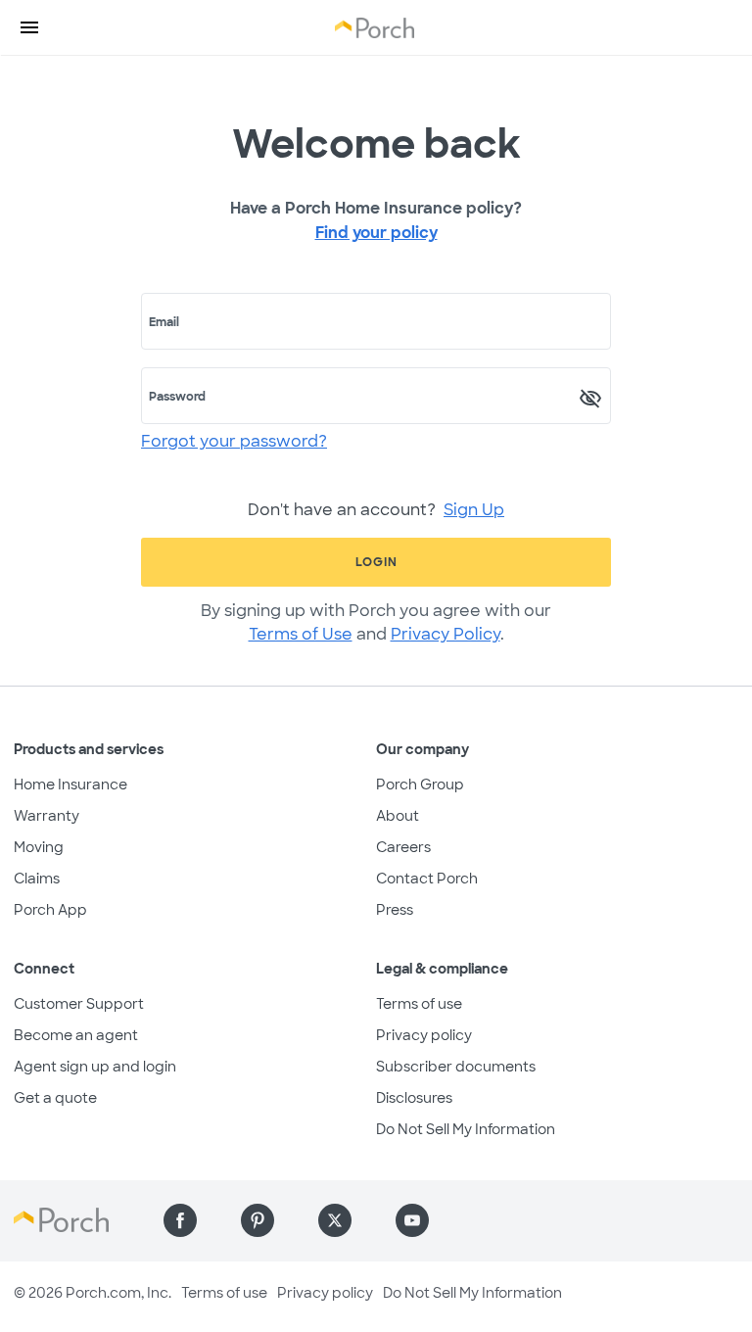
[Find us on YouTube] (412, 1220)
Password (177, 396)
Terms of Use (300, 634)
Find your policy (376, 232)
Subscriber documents (456, 1066)
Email (164, 322)
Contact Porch (427, 878)
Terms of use (419, 1004)
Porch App (50, 910)
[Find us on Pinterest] (257, 1220)
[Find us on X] (335, 1220)
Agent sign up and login (95, 1066)
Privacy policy (424, 1035)
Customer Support (79, 1004)
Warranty (46, 816)
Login (376, 562)
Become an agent (76, 1035)
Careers (403, 847)
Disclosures (414, 1098)
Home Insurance (70, 784)
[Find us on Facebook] (180, 1220)
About (397, 816)
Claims (37, 878)
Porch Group (420, 784)
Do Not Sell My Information (465, 1129)
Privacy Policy (445, 634)
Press (394, 910)
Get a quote (55, 1098)
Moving (39, 847)
